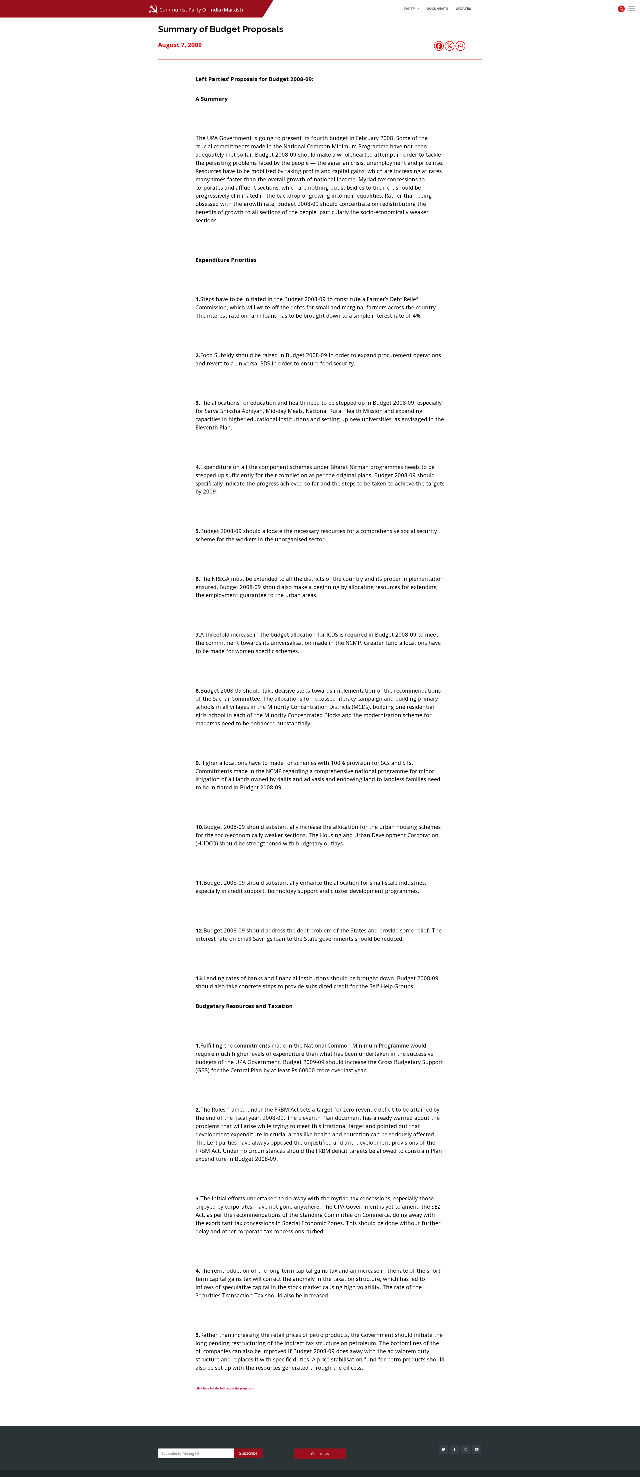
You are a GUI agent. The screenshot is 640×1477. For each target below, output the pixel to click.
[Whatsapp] (460, 46)
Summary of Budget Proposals (220, 29)
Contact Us (320, 1453)
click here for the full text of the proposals (225, 1388)
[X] (449, 46)
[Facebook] (439, 46)
